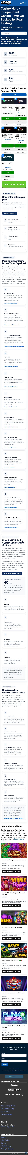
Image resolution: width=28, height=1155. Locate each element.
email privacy (17, 1068)
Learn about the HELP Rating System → (14, 818)
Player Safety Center (8, 1106)
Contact (3, 1137)
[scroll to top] (26, 1153)
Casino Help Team (7, 1127)
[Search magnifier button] (25, 33)
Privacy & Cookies (7, 1149)
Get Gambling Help (7, 1109)
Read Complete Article (11, 871)
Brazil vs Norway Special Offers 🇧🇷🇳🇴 (12, 960)
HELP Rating (5, 1112)
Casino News (4, 863)
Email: (3, 1058)
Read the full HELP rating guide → (12, 573)
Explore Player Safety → (10, 213)
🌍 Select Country (14, 1076)
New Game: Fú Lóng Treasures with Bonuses (14, 860)
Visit (7, 118)
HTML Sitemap (6, 1146)
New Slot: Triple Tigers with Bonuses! (12, 927)
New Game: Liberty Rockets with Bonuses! (13, 993)
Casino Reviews (6, 1114)
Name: (3, 1053)
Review (7, 122)
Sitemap (3, 1143)
